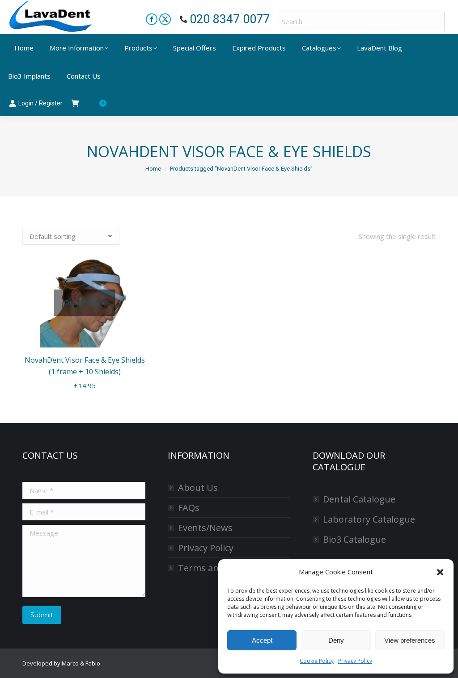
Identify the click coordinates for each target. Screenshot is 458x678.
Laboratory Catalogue (369, 519)
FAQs (188, 507)
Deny (336, 640)
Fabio (92, 663)
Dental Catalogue (359, 499)
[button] (440, 572)
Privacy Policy (355, 661)
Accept (262, 640)
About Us (198, 487)
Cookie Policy (317, 661)
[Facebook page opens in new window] (151, 19)
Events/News (205, 527)
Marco (70, 663)
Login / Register (40, 103)
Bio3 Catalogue (354, 539)
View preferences (409, 640)
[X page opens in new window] (165, 19)
